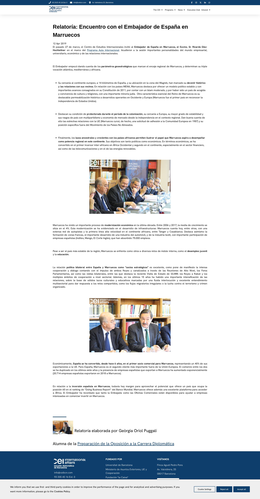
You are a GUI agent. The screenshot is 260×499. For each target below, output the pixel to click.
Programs (169, 10)
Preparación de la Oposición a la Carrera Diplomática (125, 443)
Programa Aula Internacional (103, 50)
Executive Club (193, 10)
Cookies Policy (62, 491)
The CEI (156, 10)
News (180, 10)
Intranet (204, 10)
